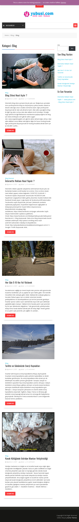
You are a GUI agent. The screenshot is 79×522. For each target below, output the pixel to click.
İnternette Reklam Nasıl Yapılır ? (20, 181)
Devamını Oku (10, 130)
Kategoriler (10, 25)
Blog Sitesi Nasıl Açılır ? (16, 95)
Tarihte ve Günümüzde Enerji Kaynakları (22, 366)
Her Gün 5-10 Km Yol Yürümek (18, 282)
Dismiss (63, 3)
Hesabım (39, 5)
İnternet (11, 178)
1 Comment (31, 99)
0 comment (31, 184)
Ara (59, 45)
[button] (75, 25)
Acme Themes (72, 518)
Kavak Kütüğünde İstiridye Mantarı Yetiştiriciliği (26, 458)
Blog (6, 93)
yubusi (22, 99)
